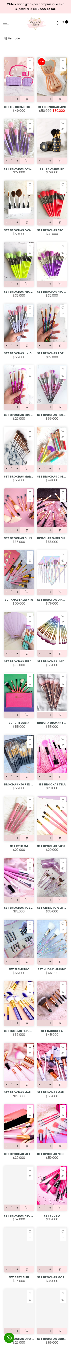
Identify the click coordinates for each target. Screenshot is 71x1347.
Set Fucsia (52, 1215)
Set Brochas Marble (19, 476)
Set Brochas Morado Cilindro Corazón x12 (52, 1277)
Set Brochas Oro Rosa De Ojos (19, 1339)
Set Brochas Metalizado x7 (19, 1154)
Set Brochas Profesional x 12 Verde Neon (19, 291)
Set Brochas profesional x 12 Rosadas (52, 230)
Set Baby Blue (19, 1277)
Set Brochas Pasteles (19, 168)
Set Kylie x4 (19, 846)
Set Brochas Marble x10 (52, 1092)
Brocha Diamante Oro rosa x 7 (52, 723)
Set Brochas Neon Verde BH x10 (19, 1215)
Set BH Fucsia (19, 723)
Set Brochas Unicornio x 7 (19, 353)
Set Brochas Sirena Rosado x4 (19, 415)
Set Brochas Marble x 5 (19, 1092)
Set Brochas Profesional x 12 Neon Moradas (52, 291)
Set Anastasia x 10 (19, 600)
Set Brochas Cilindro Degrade (19, 538)
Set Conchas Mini (52, 107)
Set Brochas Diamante (52, 600)
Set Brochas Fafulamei (52, 846)
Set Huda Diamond (52, 969)
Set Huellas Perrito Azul (19, 1031)
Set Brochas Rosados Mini (19, 907)
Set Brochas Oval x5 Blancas (19, 230)
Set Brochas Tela (52, 784)
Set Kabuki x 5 (52, 1031)
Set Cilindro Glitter (52, 907)
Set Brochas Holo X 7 (52, 415)
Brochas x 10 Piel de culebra (19, 784)
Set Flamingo (19, 969)
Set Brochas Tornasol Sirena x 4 (52, 353)
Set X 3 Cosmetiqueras (19, 107)
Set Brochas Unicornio (52, 661)
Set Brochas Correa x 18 (52, 1339)
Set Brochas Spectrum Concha (19, 661)
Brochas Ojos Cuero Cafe (52, 538)
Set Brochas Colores (52, 476)
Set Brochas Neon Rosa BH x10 (52, 1154)
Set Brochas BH (52, 168)
